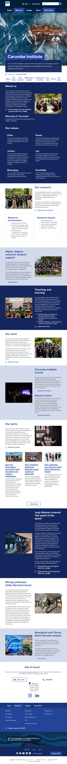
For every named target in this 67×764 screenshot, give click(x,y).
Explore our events (44, 391)
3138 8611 (49, 680)
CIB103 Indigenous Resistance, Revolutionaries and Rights (48, 315)
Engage (27, 706)
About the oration (44, 415)
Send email (20, 680)
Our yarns (59, 79)
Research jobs (48, 714)
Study (9, 706)
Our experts (8, 717)
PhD (26, 720)
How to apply (28, 714)
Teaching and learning (40, 79)
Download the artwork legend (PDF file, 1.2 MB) (48, 567)
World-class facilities (10, 720)
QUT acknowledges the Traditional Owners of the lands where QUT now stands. (23, 739)
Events (53, 79)
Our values (13, 79)
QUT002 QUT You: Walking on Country (47, 319)
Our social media (37, 753)
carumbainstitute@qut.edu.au (28, 672)
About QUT (38, 706)
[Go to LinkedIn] (37, 696)
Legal (33, 749)
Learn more (42, 658)
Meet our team (13, 362)
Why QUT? (8, 711)
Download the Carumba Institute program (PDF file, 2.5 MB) (19, 110)
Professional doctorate (31, 723)
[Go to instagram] (30, 696)
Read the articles (14, 447)
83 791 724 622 (54, 759)
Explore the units (44, 326)
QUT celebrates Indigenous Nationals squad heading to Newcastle (31, 469)
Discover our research (45, 210)
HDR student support (29, 79)
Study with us (13, 282)
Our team (48, 79)
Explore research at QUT (16, 728)
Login (26, 4)
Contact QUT (56, 753)
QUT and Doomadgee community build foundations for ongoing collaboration (12, 470)
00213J (43, 759)
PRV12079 (21, 759)
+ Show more (33, 504)
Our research (20, 79)
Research (11, 74)
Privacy (40, 749)
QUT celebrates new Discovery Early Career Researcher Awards (53, 468)
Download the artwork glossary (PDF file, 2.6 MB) (49, 572)
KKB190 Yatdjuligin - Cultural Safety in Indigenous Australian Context (50, 322)
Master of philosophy (30, 717)
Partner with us (48, 711)
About (8, 79)
